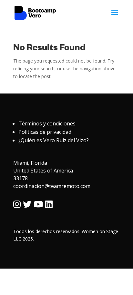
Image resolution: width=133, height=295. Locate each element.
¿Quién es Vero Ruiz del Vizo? (53, 140)
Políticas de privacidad (44, 131)
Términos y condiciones (47, 123)
